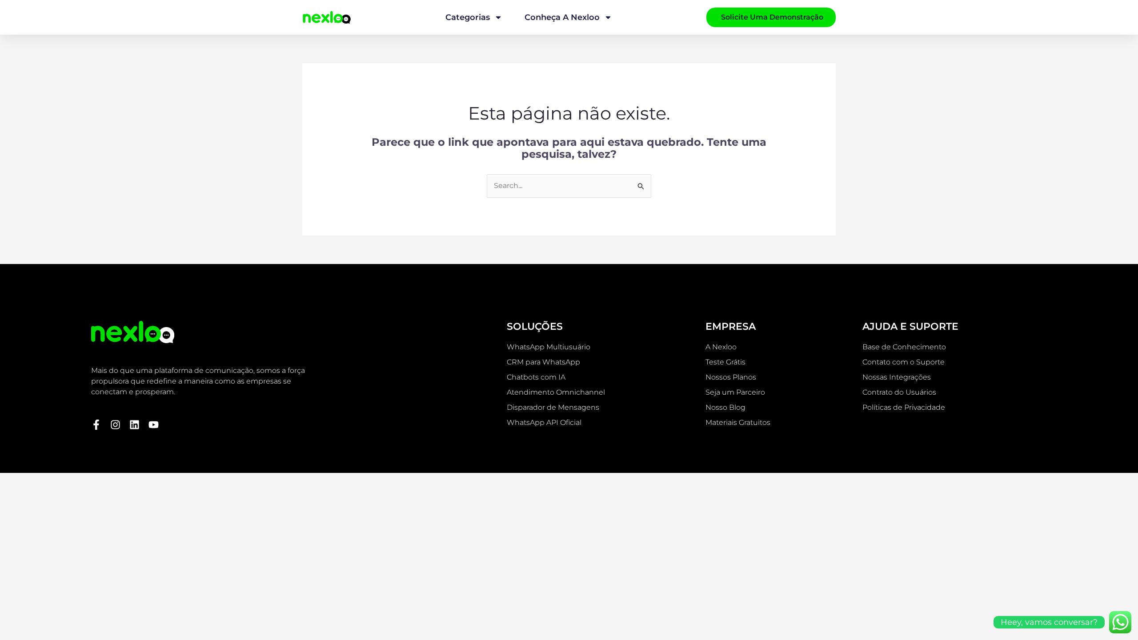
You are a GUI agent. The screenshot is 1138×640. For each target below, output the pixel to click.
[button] (569, 477)
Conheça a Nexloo (562, 17)
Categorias (467, 17)
